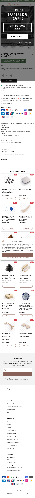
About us (9, 397)
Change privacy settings (13, 442)
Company (10, 454)
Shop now (10, 389)
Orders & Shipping (11, 430)
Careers (9, 427)
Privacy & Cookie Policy (12, 257)
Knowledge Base (11, 409)
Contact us (9, 421)
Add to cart (9, 80)
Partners (9, 424)
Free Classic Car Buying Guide (14, 406)
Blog (8, 394)
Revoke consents (11, 448)
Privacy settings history (12, 445)
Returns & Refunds (11, 433)
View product (9, 198)
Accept (17, 254)
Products (9, 392)
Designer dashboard (12, 403)
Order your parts (17, 36)
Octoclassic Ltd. (15, 493)
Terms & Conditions (24, 257)
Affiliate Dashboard (11, 400)
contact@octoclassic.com (13, 470)
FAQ (8, 412)
